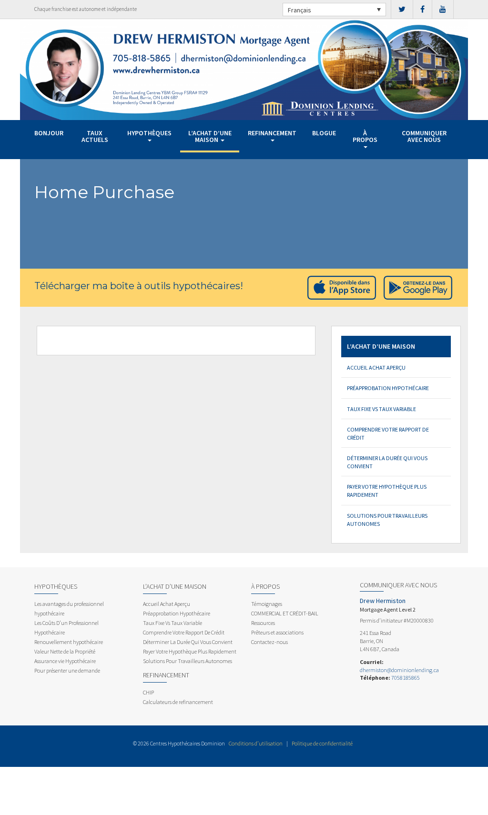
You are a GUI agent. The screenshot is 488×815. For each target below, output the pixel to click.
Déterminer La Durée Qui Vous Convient (387, 462)
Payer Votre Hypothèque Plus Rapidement (387, 490)
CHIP (148, 692)
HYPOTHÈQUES (149, 133)
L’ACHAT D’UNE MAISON (210, 136)
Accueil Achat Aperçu (376, 367)
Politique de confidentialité (322, 743)
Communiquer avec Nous (424, 136)
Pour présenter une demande (67, 670)
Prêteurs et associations (277, 632)
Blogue (324, 133)
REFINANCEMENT (272, 133)
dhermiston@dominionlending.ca (399, 670)
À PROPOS (365, 136)
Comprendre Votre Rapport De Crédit (388, 433)
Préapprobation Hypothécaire (388, 388)
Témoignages (266, 603)
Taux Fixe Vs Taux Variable (381, 409)
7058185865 (405, 677)
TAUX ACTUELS (94, 136)
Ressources (263, 622)
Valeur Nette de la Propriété (64, 651)
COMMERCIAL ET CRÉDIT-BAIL (284, 613)
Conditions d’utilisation (256, 743)
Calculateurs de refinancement (178, 701)
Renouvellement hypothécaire (68, 641)
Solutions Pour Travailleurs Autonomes (387, 519)
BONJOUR (48, 133)
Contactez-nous (269, 641)
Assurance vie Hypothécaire (65, 660)
